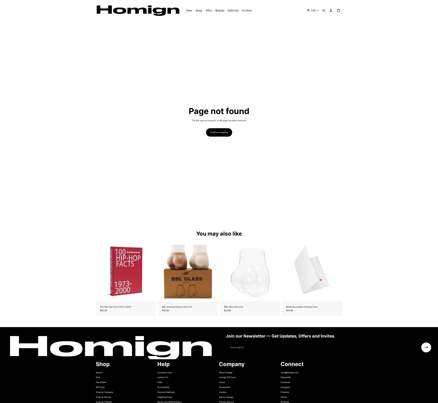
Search (99, 372)
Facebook (285, 382)
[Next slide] (151, 271)
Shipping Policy (164, 397)
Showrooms (224, 387)
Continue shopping (219, 132)
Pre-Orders (101, 382)
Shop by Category (104, 392)
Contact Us (162, 377)
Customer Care (164, 372)
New (98, 377)
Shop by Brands (103, 397)
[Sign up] (426, 347)
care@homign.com (289, 372)
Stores (222, 382)
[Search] (323, 10)
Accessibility (163, 387)
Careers (223, 392)
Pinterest (285, 392)
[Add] (150, 296)
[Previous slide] (101, 271)
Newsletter (286, 377)
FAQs (159, 382)
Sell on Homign (226, 397)
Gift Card (100, 387)
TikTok (284, 397)
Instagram (285, 387)
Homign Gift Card (227, 377)
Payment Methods (166, 392)
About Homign (226, 372)
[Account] (331, 10)
